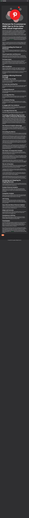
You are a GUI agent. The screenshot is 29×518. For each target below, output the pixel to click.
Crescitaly (12, 231)
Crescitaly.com (11, 39)
